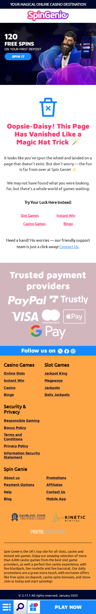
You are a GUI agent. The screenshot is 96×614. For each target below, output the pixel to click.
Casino (9, 387)
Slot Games (30, 215)
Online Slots (14, 373)
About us (12, 477)
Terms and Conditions (13, 436)
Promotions (56, 477)
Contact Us (68, 246)
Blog (8, 498)
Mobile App (56, 498)
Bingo (68, 223)
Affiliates (54, 484)
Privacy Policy (16, 446)
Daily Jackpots (57, 394)
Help (8, 492)
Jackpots (52, 387)
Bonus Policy (15, 427)
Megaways (54, 380)
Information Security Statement (22, 455)
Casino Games (34, 223)
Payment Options (19, 484)
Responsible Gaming (21, 420)
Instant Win (66, 215)
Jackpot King (56, 373)
